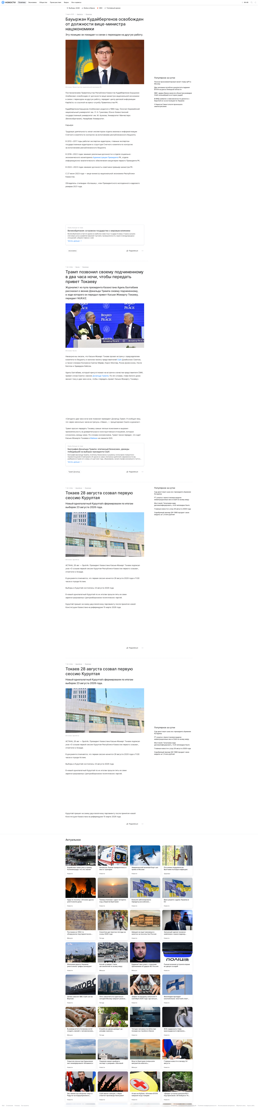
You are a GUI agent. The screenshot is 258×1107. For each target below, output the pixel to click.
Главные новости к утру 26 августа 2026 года (172, 509)
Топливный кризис (114, 8)
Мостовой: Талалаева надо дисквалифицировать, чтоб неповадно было (172, 504)
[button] (105, 62)
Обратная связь (241, 1105)
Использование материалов (226, 1105)
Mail (3, 1105)
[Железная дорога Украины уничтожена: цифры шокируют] (81, 957)
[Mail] (3, 2)
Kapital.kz (80, 14)
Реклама (17, 1105)
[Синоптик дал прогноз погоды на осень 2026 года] (113, 925)
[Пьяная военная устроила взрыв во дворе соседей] (177, 957)
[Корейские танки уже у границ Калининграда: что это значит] (81, 860)
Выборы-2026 (74, 8)
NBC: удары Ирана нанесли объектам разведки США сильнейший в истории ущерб (173, 94)
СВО (100, 8)
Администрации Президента (105, 157)
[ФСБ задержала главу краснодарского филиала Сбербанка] (177, 1022)
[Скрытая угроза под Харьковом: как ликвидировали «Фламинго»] (81, 1054)
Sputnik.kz (78, 488)
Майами (93, 438)
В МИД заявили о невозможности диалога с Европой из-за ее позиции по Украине (171, 100)
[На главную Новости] (10, 2)
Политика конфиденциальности (207, 1105)
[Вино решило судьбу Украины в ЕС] (177, 893)
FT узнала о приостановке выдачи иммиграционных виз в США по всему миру (171, 499)
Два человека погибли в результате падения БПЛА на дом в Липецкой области (172, 88)
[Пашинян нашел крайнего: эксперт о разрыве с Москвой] (113, 1054)
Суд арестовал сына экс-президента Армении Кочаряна (172, 493)
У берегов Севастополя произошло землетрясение (168, 105)
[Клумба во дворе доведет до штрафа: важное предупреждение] (113, 1022)
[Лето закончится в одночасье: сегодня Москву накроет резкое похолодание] (113, 990)
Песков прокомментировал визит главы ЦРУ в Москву (172, 83)
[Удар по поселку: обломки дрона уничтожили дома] (81, 893)
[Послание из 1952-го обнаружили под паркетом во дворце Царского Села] (81, 925)
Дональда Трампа (101, 376)
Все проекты (25, 1105)
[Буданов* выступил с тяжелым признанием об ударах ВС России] (145, 957)
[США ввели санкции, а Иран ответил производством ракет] (113, 1086)
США (119, 360)
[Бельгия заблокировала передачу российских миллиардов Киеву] (145, 893)
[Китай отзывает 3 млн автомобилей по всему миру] (113, 957)
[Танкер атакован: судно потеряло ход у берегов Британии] (113, 893)
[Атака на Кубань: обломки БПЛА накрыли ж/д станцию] (145, 1086)
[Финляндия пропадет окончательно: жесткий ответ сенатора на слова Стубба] (177, 990)
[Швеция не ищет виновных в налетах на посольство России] (145, 925)
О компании (9, 1105)
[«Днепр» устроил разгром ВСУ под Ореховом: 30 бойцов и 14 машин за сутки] (177, 1086)
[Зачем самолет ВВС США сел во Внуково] (81, 990)
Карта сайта (250, 1105)
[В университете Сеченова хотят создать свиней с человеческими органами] (81, 1022)
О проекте (174, 1105)
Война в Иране (89, 8)
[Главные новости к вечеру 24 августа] (177, 1054)
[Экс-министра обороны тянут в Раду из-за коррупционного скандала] (81, 1086)
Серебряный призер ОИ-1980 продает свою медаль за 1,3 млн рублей (171, 513)
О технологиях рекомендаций (187, 1105)
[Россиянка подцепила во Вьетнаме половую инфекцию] (177, 860)
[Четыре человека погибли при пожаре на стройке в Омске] (145, 1022)
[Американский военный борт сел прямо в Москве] (145, 860)
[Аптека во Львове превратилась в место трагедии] (113, 860)
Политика (89, 14)
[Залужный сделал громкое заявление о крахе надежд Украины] (177, 925)
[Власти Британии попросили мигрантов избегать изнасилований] (145, 1054)
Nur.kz (77, 267)
